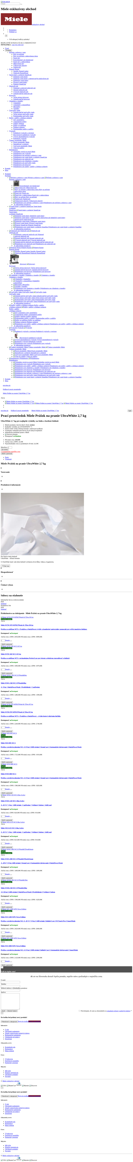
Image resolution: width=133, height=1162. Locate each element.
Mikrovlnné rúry (18, 63)
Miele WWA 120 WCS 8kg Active (12, 801)
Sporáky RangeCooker (20, 71)
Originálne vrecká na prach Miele (24, 151)
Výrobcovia (9, 1059)
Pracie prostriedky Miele (21, 142)
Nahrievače (17, 67)
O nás (7, 1029)
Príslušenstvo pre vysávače (22, 153)
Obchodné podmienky (12, 1031)
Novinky (8, 1076)
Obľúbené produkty (11, 1074)
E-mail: (3, 980)
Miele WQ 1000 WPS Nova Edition (13, 946)
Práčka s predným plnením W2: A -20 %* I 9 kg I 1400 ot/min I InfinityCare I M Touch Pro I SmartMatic (38, 921)
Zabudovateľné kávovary (21, 99)
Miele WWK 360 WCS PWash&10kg (14, 888)
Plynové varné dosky (20, 82)
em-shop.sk (4, 410)
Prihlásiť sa (13, 32)
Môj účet (8, 1071)
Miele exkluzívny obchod (10, 1081)
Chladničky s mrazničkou (21, 105)
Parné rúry (16, 58)
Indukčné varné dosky (20, 77)
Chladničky (17, 103)
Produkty (8, 50)
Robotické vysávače (19, 138)
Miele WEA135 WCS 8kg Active (12, 828)
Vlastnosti (8, 459)
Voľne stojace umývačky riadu (23, 114)
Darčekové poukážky (12, 1061)
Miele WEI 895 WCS (8, 743)
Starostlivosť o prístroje (21, 144)
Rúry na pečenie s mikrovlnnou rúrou (25, 56)
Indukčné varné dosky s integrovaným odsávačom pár (31, 78)
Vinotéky (16, 108)
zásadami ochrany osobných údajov (118, 1011)
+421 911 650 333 (17, 45)
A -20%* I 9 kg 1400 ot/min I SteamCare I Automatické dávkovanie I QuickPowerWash (32, 863)
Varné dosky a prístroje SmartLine (20, 75)
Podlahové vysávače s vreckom (23, 133)
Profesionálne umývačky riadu (23, 116)
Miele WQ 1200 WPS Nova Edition (13, 917)
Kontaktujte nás (10, 1047)
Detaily (7, 640)
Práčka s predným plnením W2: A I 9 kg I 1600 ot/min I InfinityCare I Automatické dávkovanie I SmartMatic (39, 950)
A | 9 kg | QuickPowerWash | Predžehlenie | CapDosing (20, 687)
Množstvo (4, 447)
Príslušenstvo (13, 150)
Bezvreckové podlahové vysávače (24, 135)
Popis (7, 457)
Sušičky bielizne (18, 123)
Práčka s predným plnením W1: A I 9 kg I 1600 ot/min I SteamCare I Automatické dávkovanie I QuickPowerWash (41, 747)
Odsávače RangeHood (20, 73)
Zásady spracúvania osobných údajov (17, 1033)
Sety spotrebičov (18, 120)
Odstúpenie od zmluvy (12, 1037)
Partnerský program (11, 1063)
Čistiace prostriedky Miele (17, 140)
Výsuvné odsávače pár (20, 92)
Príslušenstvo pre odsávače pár (23, 159)
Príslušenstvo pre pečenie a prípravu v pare (27, 155)
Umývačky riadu (14, 110)
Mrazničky (16, 107)
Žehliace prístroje (19, 127)
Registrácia (12, 30)
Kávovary (12, 95)
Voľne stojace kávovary (21, 97)
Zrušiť (3, 1011)
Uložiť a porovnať (7, 453)
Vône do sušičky (18, 148)
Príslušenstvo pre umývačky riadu (24, 163)
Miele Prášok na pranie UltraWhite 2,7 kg (45, 410)
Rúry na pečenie (18, 54)
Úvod (7, 48)
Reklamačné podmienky (13, 1035)
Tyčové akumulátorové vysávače (24, 137)
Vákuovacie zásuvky (20, 65)
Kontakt (7, 168)
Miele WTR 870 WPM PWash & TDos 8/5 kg (17, 712)
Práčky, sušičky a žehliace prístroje (20, 118)
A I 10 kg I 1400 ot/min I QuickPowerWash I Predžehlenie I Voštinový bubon (28, 892)
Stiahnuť (4, 604)
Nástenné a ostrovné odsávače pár (24, 88)
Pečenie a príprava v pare (17, 52)
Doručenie (8, 1039)
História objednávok (11, 1073)
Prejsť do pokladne (34, 1021)
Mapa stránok (9, 1051)
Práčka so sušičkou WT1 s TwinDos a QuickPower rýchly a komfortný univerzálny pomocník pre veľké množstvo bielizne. (44, 629)
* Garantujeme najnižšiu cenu (10, 451)
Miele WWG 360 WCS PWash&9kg (13, 683)
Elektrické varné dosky (20, 80)
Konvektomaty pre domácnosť (23, 60)
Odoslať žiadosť (12, 1011)
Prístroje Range (14, 69)
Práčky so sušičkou (19, 125)
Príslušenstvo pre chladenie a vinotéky (25, 161)
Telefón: (3, 984)
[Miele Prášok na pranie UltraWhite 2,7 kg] (19, 401)
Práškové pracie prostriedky (20, 410)
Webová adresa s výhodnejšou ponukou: (14, 988)
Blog (6, 170)
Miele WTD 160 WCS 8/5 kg (11, 654)
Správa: (3, 992)
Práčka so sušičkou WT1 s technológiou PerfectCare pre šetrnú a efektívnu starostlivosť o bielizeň (35, 658)
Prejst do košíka (23, 1021)
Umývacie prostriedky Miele (22, 146)
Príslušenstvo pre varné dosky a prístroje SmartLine (30, 157)
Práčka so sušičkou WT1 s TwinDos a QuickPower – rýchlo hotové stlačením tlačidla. (31, 716)
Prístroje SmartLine (19, 84)
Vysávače (12, 131)
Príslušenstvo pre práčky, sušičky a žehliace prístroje (30, 166)
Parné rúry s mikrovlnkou (21, 62)
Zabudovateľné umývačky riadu (23, 112)
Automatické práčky (20, 122)
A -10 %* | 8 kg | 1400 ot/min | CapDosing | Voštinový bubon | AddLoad (26, 805)
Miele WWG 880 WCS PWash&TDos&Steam (17, 859)
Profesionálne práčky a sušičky (23, 129)
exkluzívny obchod (38, 24)
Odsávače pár (13, 86)
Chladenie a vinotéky (16, 101)
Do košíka (5, 449)
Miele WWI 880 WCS (8, 774)
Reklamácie (9, 1049)
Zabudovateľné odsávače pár (22, 93)
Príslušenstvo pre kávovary (22, 165)
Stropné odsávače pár (20, 90)
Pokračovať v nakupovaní (9, 1021)
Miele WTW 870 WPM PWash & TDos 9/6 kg (17, 625)
